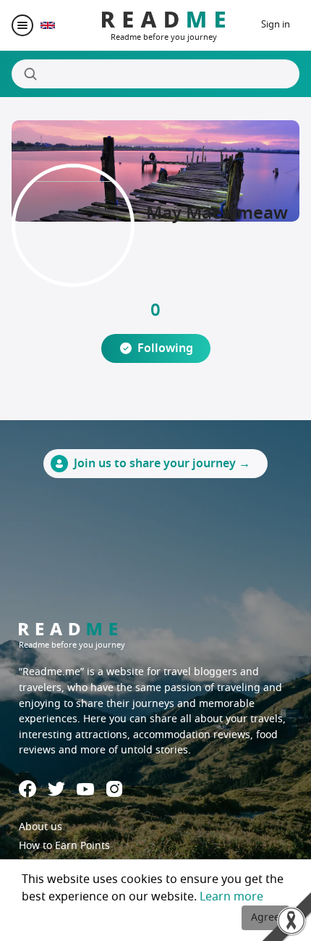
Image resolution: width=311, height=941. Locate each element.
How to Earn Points (64, 845)
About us (40, 827)
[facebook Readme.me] (27, 789)
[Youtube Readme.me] (85, 789)
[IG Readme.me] (114, 789)
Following (165, 348)
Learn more (231, 897)
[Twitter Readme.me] (56, 789)
